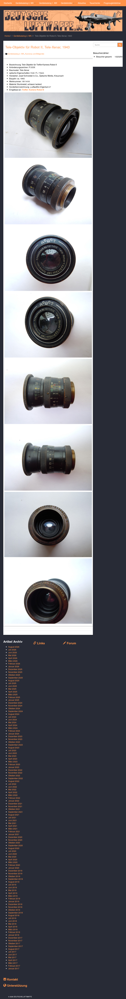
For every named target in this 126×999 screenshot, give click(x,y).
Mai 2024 (12, 722)
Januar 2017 (13, 968)
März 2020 (12, 862)
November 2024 (15, 705)
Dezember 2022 (15, 770)
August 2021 (13, 814)
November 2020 (15, 839)
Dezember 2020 (15, 837)
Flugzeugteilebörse (112, 3)
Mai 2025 (12, 688)
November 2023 (15, 739)
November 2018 (15, 907)
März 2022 (12, 795)
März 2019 (12, 895)
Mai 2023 (12, 755)
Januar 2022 (13, 800)
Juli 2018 (12, 918)
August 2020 (13, 848)
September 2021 (15, 811)
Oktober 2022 (14, 775)
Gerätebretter (67, 3)
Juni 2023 (12, 753)
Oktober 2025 (14, 674)
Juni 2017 (12, 954)
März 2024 (12, 728)
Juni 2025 (12, 686)
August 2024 (13, 714)
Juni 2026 (12, 652)
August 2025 (13, 680)
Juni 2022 (12, 786)
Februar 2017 (14, 965)
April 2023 (12, 758)
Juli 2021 (12, 817)
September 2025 (15, 677)
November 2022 (15, 772)
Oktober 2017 (14, 943)
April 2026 (12, 658)
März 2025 (12, 694)
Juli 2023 (12, 750)
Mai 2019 (12, 890)
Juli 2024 (12, 716)
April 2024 (12, 725)
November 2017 (15, 940)
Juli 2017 (12, 951)
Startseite (8, 3)
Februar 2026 (14, 663)
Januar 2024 (13, 733)
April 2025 (12, 691)
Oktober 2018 (14, 909)
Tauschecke (95, 3)
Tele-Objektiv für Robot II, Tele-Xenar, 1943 (37, 47)
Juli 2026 (12, 649)
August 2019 (13, 881)
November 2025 (15, 672)
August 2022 (13, 781)
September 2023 (15, 744)
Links (40, 643)
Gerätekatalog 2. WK (25, 3)
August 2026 (13, 646)
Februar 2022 (14, 797)
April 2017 (12, 960)
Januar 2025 (13, 700)
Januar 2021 (13, 834)
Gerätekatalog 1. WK (48, 3)
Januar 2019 (13, 901)
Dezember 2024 (15, 702)
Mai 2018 (12, 923)
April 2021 (12, 825)
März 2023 (12, 761)
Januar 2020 (13, 867)
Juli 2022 (12, 784)
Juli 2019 (12, 884)
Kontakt (12, 979)
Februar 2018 (14, 932)
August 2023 (13, 747)
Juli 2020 (12, 851)
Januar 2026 (13, 666)
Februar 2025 (14, 697)
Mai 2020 (12, 856)
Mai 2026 (12, 655)
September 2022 (15, 778)
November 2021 (15, 806)
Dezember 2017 (15, 937)
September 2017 (15, 946)
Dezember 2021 (15, 803)
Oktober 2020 (14, 842)
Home (7, 35)
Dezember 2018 (15, 904)
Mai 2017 (12, 957)
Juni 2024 (12, 719)
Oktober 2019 (14, 876)
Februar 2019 (14, 898)
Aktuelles (82, 3)
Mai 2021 (12, 823)
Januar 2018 (13, 934)
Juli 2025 (12, 683)
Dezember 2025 (15, 669)
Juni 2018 (12, 921)
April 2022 (12, 792)
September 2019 (15, 879)
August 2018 (13, 915)
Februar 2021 (14, 831)
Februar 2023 (14, 764)
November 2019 (15, 873)
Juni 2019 (12, 887)
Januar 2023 (13, 767)
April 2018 (12, 926)
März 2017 (12, 963)
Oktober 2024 (14, 708)
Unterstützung (16, 985)
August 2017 (13, 949)
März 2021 (12, 828)
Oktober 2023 (14, 742)
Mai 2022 (12, 789)
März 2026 (12, 660)
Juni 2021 (12, 820)
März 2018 (12, 929)
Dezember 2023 (15, 736)
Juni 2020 (12, 853)
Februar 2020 (14, 865)
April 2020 (12, 859)
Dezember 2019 (15, 870)
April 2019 (12, 893)
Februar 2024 (14, 730)
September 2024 (15, 711)
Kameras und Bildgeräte (34, 53)
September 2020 (15, 845)
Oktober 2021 (14, 809)
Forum (71, 643)
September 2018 (15, 912)
